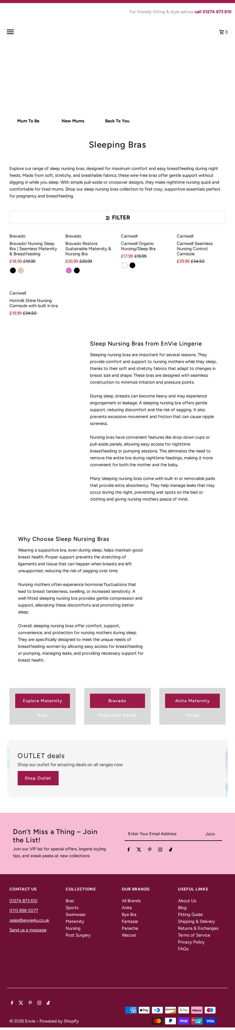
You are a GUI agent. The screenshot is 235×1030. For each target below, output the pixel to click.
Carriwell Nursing (143, 91)
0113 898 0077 (23, 910)
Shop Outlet (38, 778)
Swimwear (76, 914)
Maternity (75, 921)
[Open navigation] (47, 32)
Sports (72, 907)
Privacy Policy (191, 942)
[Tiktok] (170, 850)
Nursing (73, 928)
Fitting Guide (190, 914)
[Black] (13, 270)
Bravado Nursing (91, 91)
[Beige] (21, 270)
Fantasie (130, 921)
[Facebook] (129, 850)
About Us (187, 900)
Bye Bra (129, 914)
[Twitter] (139, 850)
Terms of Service (194, 935)
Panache (130, 928)
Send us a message (27, 930)
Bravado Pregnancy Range (117, 703)
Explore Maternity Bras (42, 703)
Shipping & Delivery (196, 921)
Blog (182, 907)
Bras (70, 900)
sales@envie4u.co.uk (29, 920)
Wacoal (129, 935)
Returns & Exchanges (198, 928)
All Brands (131, 900)
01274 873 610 (23, 900)
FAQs (183, 948)
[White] (124, 265)
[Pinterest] (149, 850)
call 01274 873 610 (213, 11)
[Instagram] (160, 850)
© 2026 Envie (22, 1021)
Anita (127, 907)
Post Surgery (78, 935)
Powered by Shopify (59, 1021)
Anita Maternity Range (192, 703)
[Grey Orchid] (69, 270)
